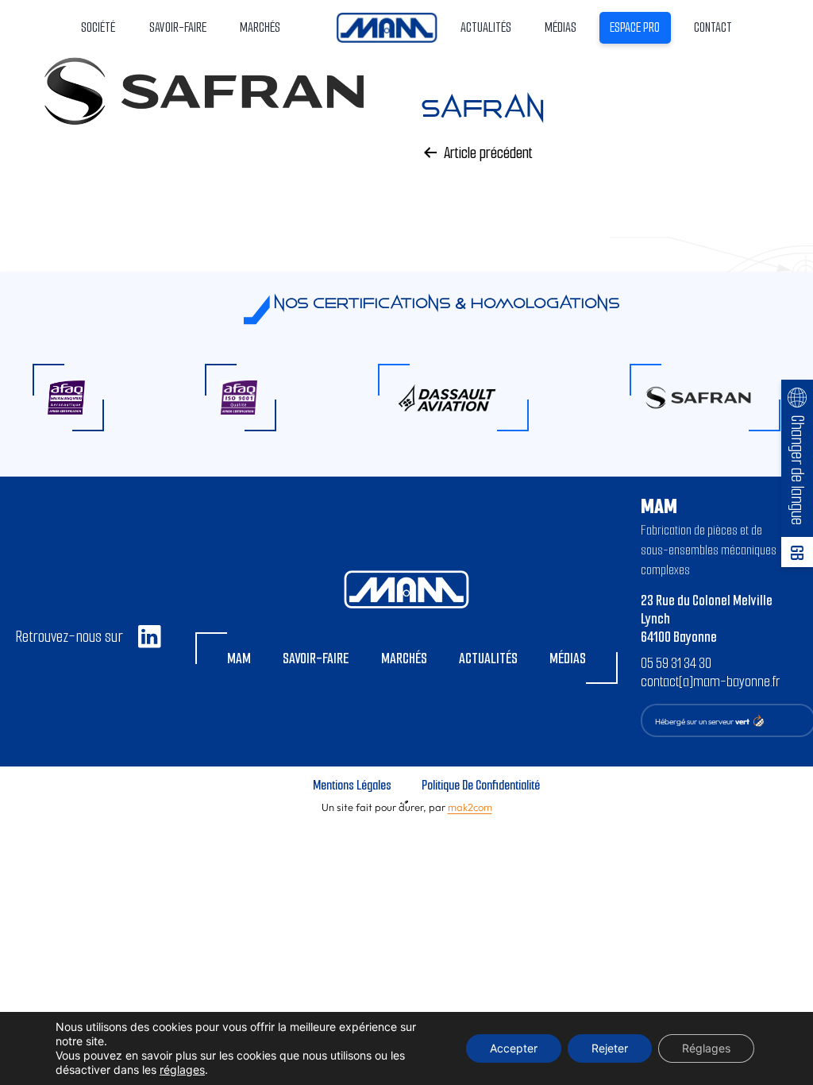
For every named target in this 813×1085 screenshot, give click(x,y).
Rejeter (609, 1048)
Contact (713, 27)
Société (98, 27)
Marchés (404, 658)
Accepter (514, 1048)
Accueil (387, 27)
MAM (239, 658)
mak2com (470, 807)
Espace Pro (635, 27)
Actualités (485, 27)
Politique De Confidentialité (481, 785)
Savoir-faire (316, 658)
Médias (560, 27)
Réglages (706, 1048)
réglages (182, 1069)
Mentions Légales (352, 785)
